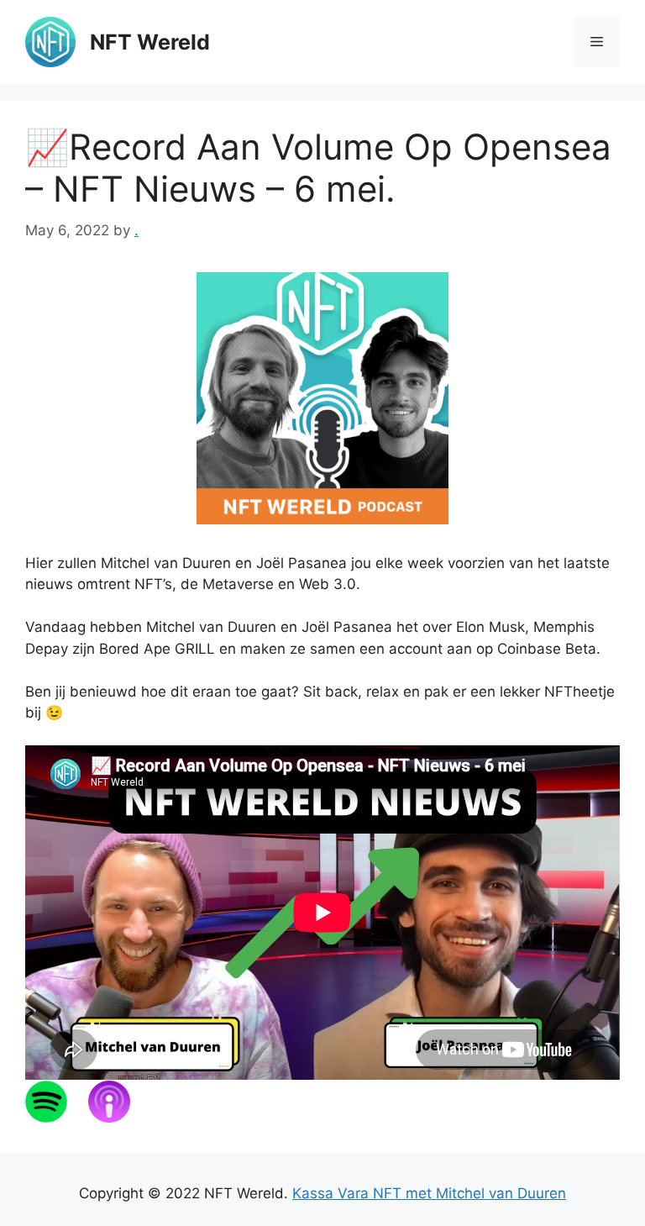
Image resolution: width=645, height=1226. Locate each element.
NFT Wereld (150, 42)
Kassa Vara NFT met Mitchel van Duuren (429, 1193)
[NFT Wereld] (50, 41)
